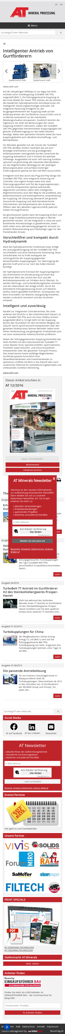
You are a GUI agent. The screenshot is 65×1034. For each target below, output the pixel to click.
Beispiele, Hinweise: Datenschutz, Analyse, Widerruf (32, 550)
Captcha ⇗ (45, 535)
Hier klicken (36, 531)
